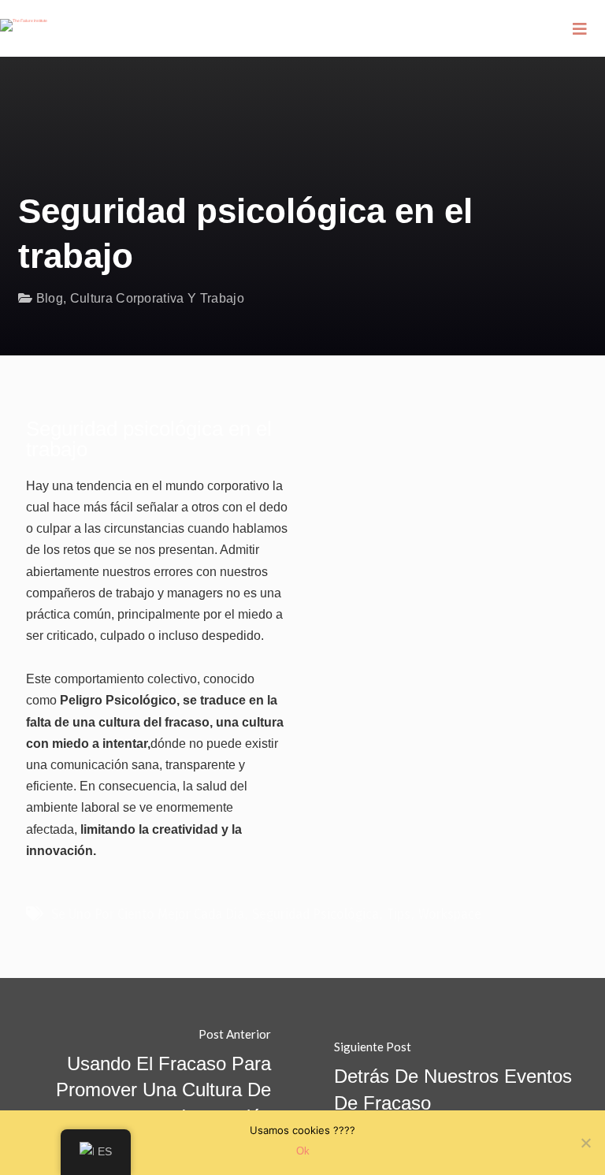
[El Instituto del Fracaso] (23, 16)
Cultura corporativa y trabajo (157, 298)
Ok (303, 1151)
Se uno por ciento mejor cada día (147, 914)
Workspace (449, 914)
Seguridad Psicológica (315, 914)
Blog (49, 298)
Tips (398, 914)
